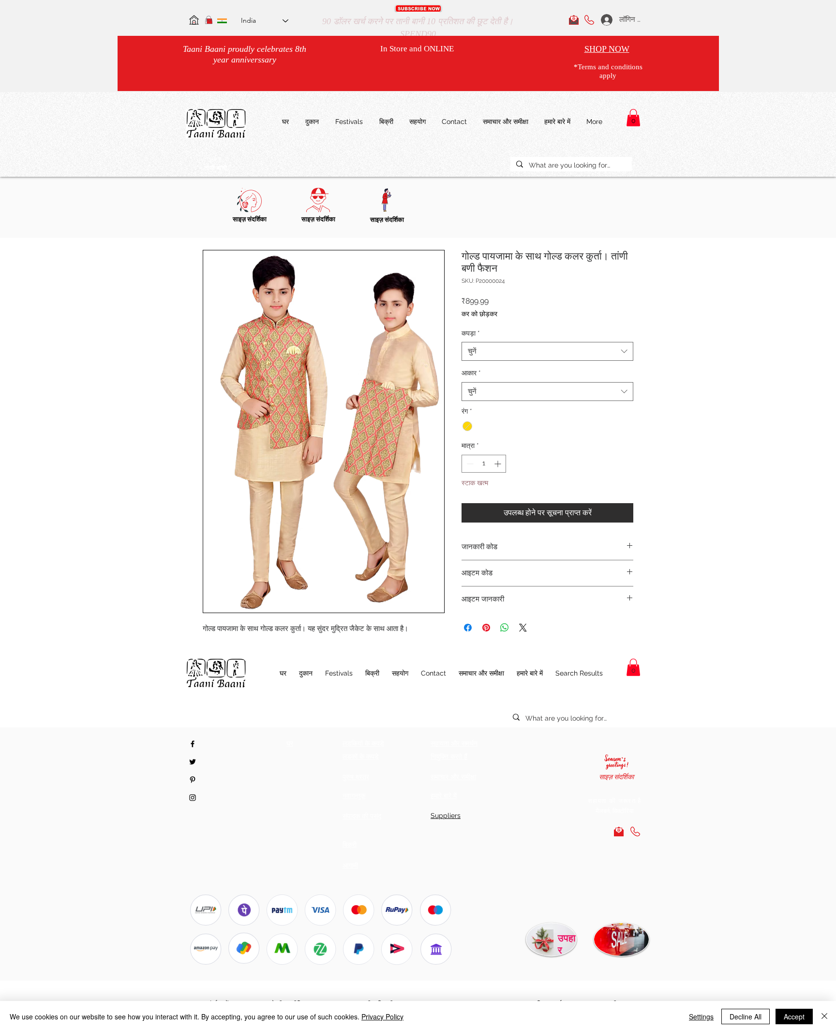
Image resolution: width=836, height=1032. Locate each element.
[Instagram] (192, 797)
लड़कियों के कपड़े (363, 743)
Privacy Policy (382, 1016)
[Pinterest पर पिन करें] (486, 627)
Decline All (745, 1016)
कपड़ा (471, 333)
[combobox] (547, 351)
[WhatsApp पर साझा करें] (504, 627)
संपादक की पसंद (362, 816)
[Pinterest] (192, 779)
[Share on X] (523, 627)
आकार (471, 373)
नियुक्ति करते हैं (449, 756)
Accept (794, 1016)
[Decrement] (469, 463)
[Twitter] (192, 761)
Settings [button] (701, 1016)
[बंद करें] (824, 1016)
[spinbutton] (484, 463)
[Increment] (499, 463)
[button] (418, 8)
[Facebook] (192, 743)
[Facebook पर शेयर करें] (468, 627)
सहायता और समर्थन (454, 743)
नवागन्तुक (354, 796)
